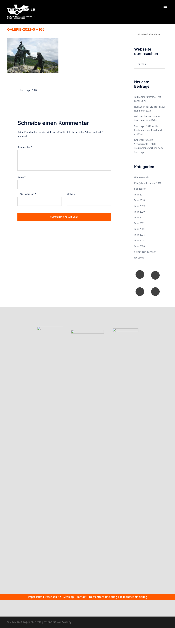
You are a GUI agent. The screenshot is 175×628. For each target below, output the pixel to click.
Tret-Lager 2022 (28, 90)
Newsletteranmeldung (103, 597)
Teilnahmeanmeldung (133, 597)
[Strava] (155, 291)
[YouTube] (140, 291)
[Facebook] (140, 274)
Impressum (35, 597)
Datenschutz (53, 597)
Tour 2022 (139, 223)
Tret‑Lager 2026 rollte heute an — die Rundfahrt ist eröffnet (149, 130)
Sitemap (68, 597)
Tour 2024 (139, 234)
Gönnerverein (141, 177)
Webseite (139, 257)
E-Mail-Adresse (26, 194)
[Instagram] (155, 275)
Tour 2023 (139, 229)
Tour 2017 (139, 194)
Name (21, 177)
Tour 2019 (139, 206)
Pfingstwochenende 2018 (147, 183)
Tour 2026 (139, 246)
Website (71, 194)
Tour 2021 (139, 217)
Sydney (66, 622)
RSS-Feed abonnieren (149, 34)
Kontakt (81, 597)
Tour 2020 (139, 211)
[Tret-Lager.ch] (21, 11)
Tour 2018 (139, 200)
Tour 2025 (139, 240)
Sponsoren (140, 188)
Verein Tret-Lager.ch (145, 252)
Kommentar (24, 147)
